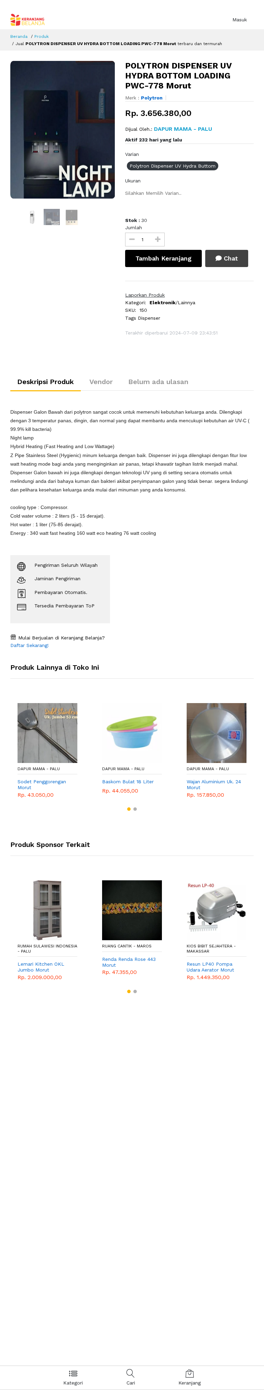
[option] (62, 130)
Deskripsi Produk (45, 382)
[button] (129, 809)
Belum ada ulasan (158, 382)
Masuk (239, 19)
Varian (132, 154)
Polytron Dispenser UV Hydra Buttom (173, 166)
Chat (230, 258)
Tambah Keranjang (163, 258)
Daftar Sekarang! (29, 645)
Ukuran (133, 180)
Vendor (101, 382)
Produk (41, 36)
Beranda (19, 36)
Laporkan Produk (145, 295)
